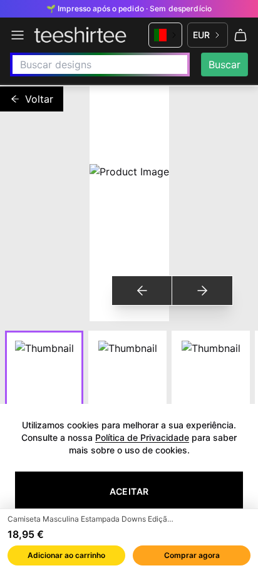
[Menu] (17, 35)
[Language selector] (165, 35)
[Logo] (80, 35)
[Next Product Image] (202, 290)
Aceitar (129, 491)
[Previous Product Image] (142, 290)
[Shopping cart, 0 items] (240, 35)
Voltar (39, 99)
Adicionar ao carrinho (66, 555)
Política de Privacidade (142, 437)
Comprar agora (192, 555)
